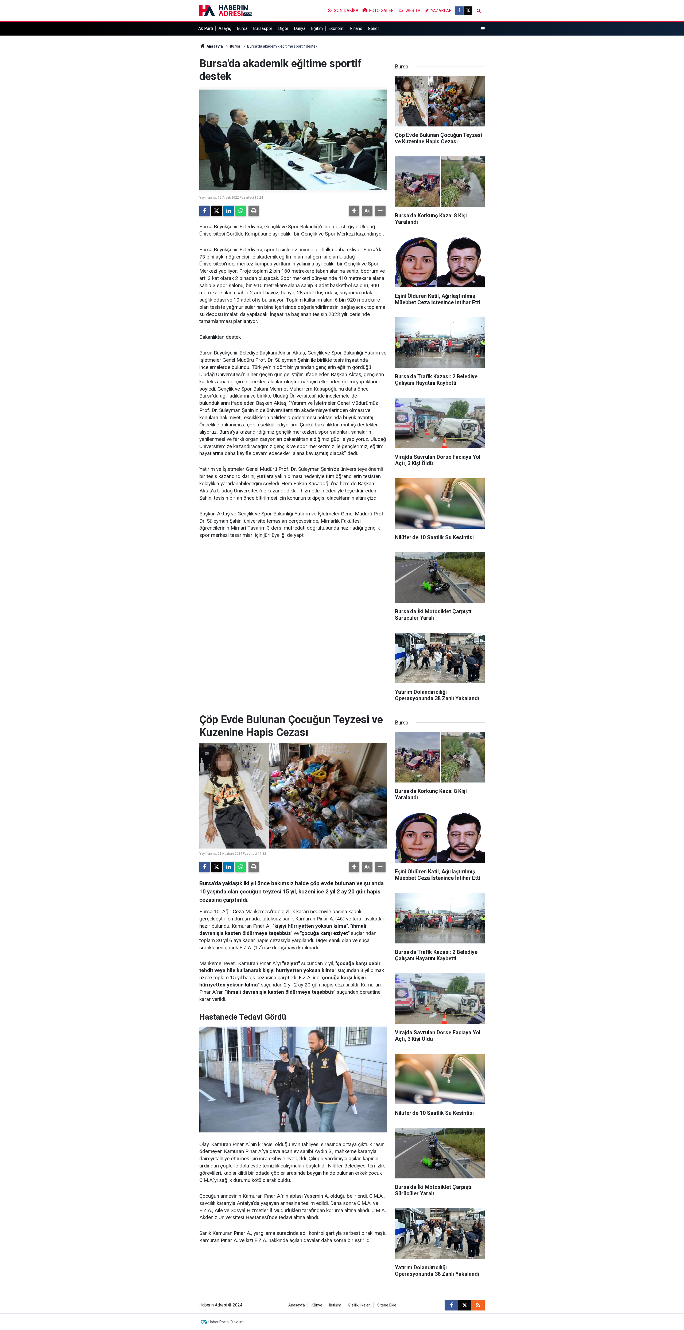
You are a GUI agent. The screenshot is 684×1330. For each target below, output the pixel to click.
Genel (373, 28)
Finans (356, 28)
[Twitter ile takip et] (468, 10)
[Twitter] (216, 211)
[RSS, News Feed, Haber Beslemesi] (478, 1305)
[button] (354, 211)
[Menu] (483, 28)
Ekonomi (336, 28)
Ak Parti (205, 28)
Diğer (283, 28)
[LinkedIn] (228, 211)
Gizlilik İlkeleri (359, 1305)
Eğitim (317, 28)
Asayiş (225, 28)
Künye (317, 1305)
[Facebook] (204, 211)
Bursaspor (262, 28)
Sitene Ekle (386, 1305)
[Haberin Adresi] (225, 10)
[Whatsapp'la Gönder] (240, 211)
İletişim (335, 1305)
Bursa (242, 28)
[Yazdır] (253, 211)
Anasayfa (214, 46)
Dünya (299, 28)
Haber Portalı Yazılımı (226, 1322)
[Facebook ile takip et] (459, 10)
